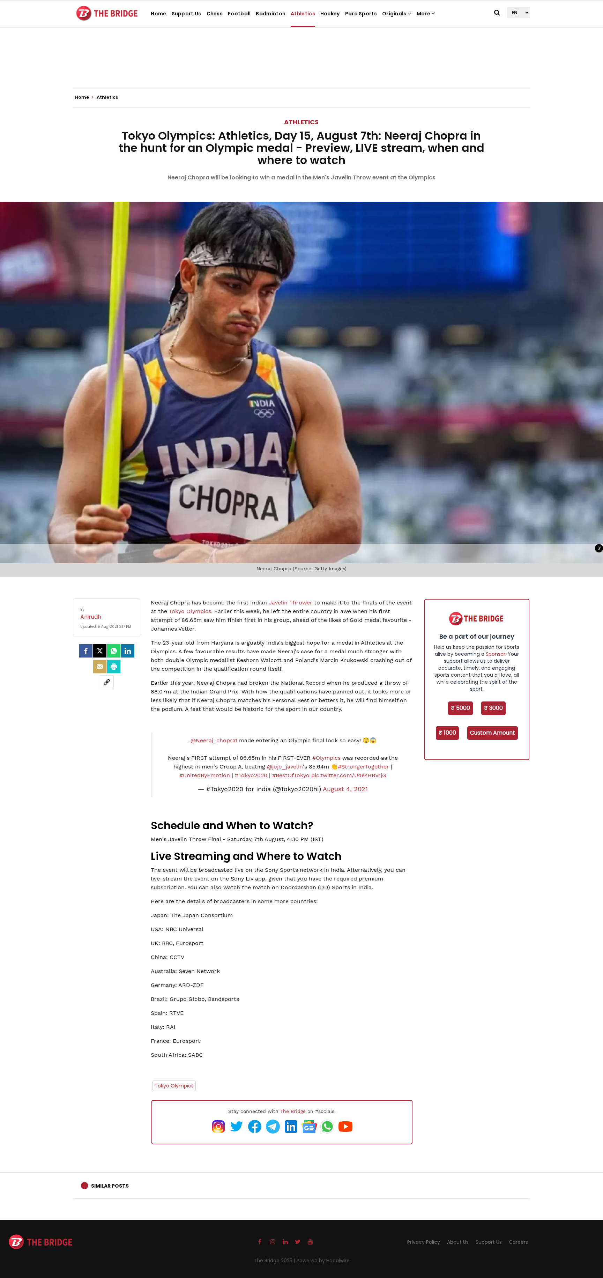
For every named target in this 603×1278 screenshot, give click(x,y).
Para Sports (361, 13)
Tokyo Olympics (190, 611)
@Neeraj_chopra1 (214, 740)
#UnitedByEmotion (204, 775)
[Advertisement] (301, 66)
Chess (215, 13)
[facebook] (86, 651)
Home (158, 13)
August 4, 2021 (345, 789)
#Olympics (326, 758)
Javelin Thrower (290, 602)
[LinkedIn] (128, 651)
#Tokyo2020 (251, 775)
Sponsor (495, 654)
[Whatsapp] (114, 651)
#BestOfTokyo (291, 775)
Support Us (186, 13)
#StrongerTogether (363, 766)
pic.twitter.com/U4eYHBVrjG (348, 775)
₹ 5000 (460, 708)
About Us (458, 1242)
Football (239, 13)
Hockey (330, 13)
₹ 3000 (493, 708)
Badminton (270, 13)
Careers (518, 1242)
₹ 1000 (447, 733)
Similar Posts (110, 1185)
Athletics (303, 13)
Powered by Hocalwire (323, 1260)
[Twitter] (100, 651)
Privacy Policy (423, 1242)
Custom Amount (492, 733)
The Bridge (293, 1111)
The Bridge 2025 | (275, 1260)
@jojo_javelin (285, 766)
